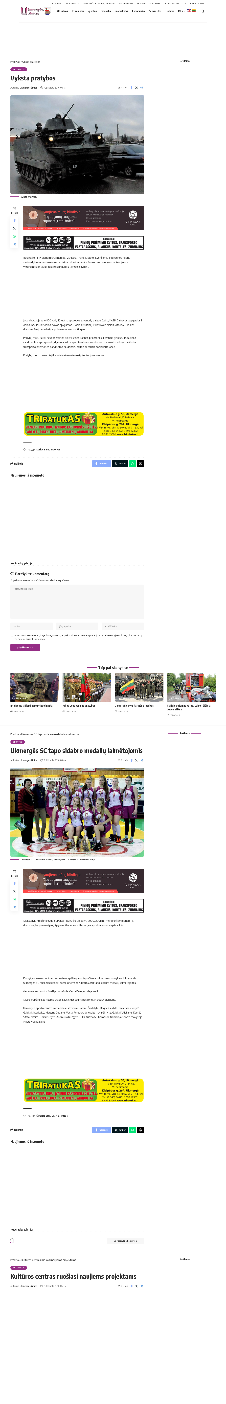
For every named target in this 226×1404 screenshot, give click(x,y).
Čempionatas (43, 1115)
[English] (189, 10)
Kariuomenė (42, 449)
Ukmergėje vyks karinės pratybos (134, 705)
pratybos (55, 449)
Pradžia (14, 61)
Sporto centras (60, 1115)
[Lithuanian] (194, 10)
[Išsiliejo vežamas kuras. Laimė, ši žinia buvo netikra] (191, 687)
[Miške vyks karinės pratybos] (87, 687)
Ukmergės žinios (28, 87)
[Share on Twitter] (136, 87)
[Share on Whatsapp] (14, 236)
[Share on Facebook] (131, 87)
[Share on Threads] (140, 463)
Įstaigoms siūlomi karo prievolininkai (31, 705)
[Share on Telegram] (141, 87)
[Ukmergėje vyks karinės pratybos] (139, 687)
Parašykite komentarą (127, 1241)
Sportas (17, 742)
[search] (202, 11)
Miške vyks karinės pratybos (79, 705)
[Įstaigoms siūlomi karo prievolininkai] (34, 687)
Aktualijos (18, 69)
